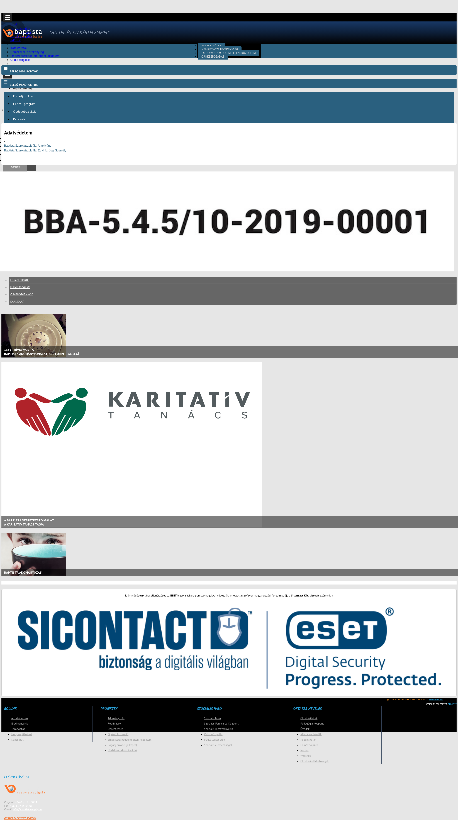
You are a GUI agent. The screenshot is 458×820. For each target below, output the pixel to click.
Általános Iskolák (310, 734)
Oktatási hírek (308, 718)
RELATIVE (452, 704)
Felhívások (114, 723)
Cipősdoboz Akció (118, 734)
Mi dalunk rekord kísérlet (122, 750)
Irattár (304, 750)
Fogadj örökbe (23, 96)
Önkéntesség (115, 729)
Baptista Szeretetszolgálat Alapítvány (27, 145)
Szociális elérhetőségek (218, 745)
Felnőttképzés (309, 745)
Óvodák (305, 729)
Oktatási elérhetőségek (314, 761)
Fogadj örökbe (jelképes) (122, 745)
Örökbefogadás (20, 60)
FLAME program (24, 104)
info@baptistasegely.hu (27, 809)
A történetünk (19, 718)
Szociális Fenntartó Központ (221, 723)
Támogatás (18, 729)
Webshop (305, 755)
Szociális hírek (212, 718)
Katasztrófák (211, 45)
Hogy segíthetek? (21, 734)
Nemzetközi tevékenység (219, 49)
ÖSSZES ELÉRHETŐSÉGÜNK (20, 818)
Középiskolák (308, 739)
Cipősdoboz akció (24, 111)
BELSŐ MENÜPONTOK (24, 71)
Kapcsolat (20, 119)
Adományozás (116, 718)
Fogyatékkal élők (214, 739)
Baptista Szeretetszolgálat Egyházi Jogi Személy (35, 150)
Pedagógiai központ (312, 723)
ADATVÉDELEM (436, 699)
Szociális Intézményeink (218, 729)
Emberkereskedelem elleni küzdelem (228, 53)
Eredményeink (19, 723)
